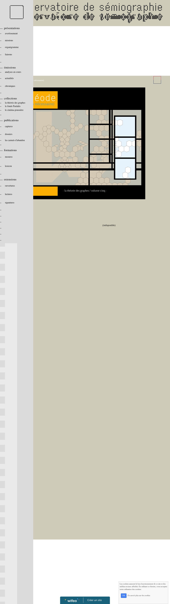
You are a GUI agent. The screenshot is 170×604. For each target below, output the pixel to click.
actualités (9, 78)
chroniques (10, 85)
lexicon (8, 165)
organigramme (12, 47)
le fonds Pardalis (12, 106)
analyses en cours (13, 71)
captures (9, 126)
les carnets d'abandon (15, 140)
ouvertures (10, 185)
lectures (8, 194)
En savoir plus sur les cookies (139, 595)
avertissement (11, 33)
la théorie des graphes (15, 102)
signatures (9, 202)
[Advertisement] (87, 51)
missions (9, 40)
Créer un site (94, 600)
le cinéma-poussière (14, 109)
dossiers (8, 134)
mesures (8, 156)
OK (123, 595)
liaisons (8, 54)
